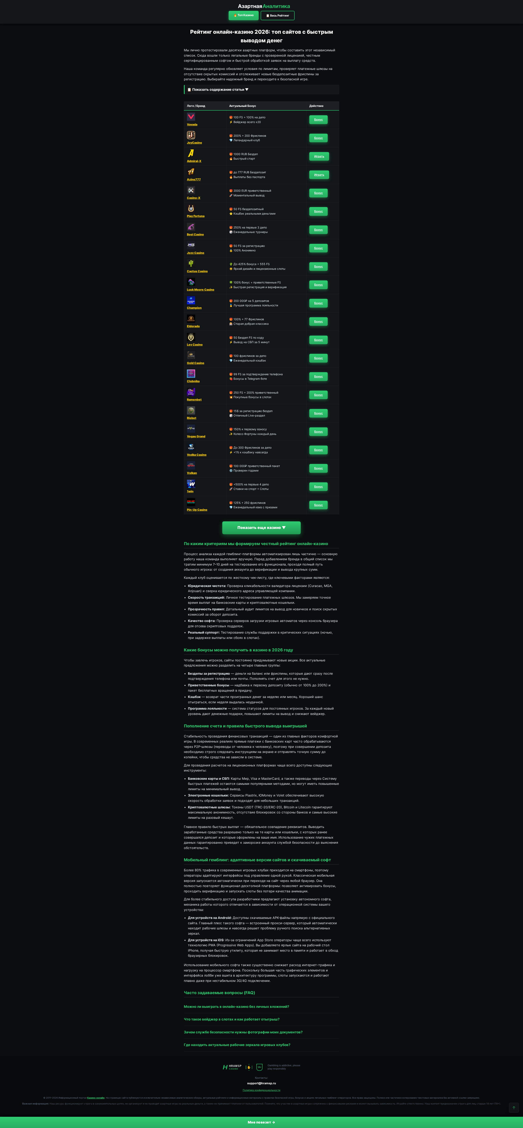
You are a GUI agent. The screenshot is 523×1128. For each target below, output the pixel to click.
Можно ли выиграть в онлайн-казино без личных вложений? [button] (236, 1007)
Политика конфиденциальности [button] (261, 1090)
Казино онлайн (96, 1097)
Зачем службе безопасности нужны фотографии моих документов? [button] (243, 1032)
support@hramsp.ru (261, 1083)
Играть (319, 156)
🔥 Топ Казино (244, 15)
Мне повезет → (261, 1122)
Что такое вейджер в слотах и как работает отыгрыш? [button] (232, 1019)
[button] (261, 89)
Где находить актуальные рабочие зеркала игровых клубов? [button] (237, 1045)
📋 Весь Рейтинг (277, 15)
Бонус (318, 119)
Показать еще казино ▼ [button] (261, 527)
